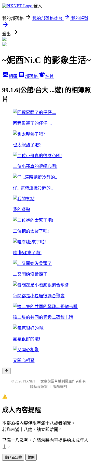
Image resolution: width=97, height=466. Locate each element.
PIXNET (29, 381)
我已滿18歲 (13, 457)
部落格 (32, 76)
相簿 (13, 76)
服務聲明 (60, 387)
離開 (30, 457)
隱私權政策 (39, 387)
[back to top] (6, 371)
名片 (49, 76)
